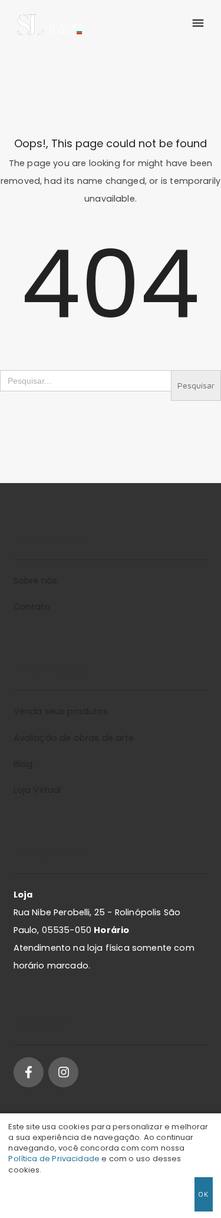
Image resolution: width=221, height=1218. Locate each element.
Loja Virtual (37, 790)
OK (203, 1194)
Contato (32, 607)
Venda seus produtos (61, 711)
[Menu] (197, 23)
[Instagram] (63, 1072)
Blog (23, 764)
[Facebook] (29, 1072)
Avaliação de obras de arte (74, 738)
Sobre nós (35, 581)
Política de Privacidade (54, 1158)
